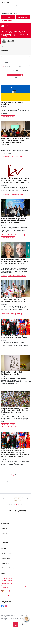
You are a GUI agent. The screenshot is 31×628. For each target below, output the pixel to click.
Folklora (21, 234)
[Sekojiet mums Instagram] (6, 606)
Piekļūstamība (6, 558)
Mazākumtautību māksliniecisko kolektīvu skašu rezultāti (12, 373)
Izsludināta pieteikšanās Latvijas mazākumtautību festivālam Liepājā (14, 337)
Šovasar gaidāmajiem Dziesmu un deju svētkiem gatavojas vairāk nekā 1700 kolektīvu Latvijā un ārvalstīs (15, 410)
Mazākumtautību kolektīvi (8, 116)
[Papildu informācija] (9, 591)
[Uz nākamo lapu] (18, 475)
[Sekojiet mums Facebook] (2, 606)
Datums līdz (21, 66)
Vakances (4, 528)
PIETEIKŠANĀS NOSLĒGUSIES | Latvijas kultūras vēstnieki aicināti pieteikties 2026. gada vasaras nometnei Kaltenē (15, 181)
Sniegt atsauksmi (15, 516)
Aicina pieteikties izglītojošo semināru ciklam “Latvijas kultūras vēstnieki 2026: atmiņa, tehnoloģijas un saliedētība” (15, 141)
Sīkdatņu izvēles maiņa (8, 568)
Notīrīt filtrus (16, 77)
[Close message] (28, 26)
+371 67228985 (7, 578)
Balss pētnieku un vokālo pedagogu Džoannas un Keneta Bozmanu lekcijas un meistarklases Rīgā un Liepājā (15, 261)
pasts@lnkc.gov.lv (8, 583)
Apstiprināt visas (22, 17)
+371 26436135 (7, 581)
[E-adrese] (4, 591)
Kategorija (5, 62)
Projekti (4, 538)
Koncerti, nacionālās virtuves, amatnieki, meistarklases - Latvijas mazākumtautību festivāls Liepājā (13, 300)
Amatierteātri (5, 424)
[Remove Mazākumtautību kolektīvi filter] (21, 75)
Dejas (12, 424)
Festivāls (19, 313)
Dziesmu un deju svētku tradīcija (9, 234)
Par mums (5, 542)
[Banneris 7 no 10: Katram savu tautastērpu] (16, 499)
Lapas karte (5, 563)
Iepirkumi (4, 533)
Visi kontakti (9, 596)
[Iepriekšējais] (3, 499)
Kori (10, 275)
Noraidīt (8, 17)
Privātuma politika (7, 554)
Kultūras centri (5, 156)
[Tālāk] (27, 499)
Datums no (7, 66)
